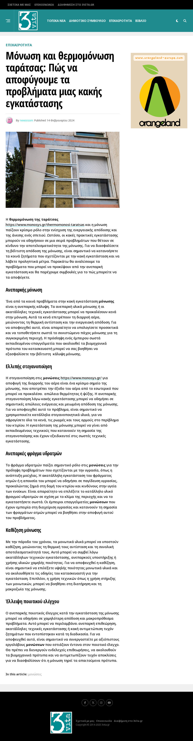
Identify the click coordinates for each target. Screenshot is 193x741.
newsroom (26, 120)
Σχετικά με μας (19, 4)
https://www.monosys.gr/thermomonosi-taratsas (45, 224)
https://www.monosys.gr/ (81, 378)
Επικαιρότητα (120, 21)
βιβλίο (140, 21)
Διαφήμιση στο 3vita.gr (76, 4)
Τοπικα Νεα (56, 21)
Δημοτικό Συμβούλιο (87, 21)
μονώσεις (35, 674)
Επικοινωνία (44, 4)
